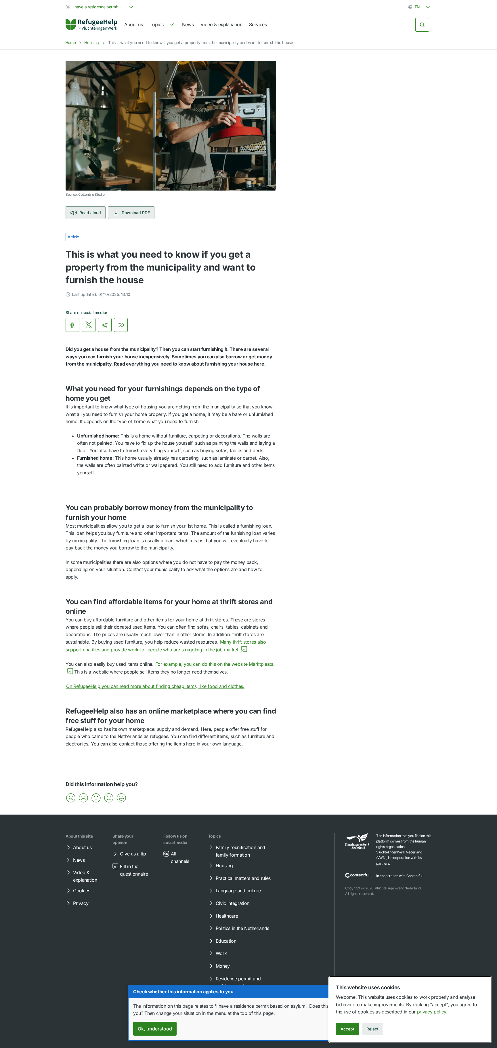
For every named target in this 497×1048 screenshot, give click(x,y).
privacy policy (431, 1012)
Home (70, 42)
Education (226, 941)
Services (258, 24)
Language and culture (238, 890)
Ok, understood (155, 1029)
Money (223, 966)
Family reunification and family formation (240, 851)
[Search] (422, 25)
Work (221, 953)
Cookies (81, 890)
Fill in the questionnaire (134, 870)
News (188, 24)
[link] (91, 25)
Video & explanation (221, 24)
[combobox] (100, 6)
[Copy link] (121, 325)
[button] (71, 798)
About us (133, 24)
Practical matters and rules (243, 878)
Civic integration (233, 903)
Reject (372, 1028)
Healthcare (227, 916)
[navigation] (162, 24)
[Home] (91, 25)
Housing (91, 42)
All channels (180, 857)
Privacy (81, 903)
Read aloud (90, 212)
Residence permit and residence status (238, 982)
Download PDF (136, 212)
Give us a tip (133, 854)
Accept (347, 1028)
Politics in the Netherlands (242, 928)
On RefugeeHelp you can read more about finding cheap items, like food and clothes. (155, 686)
